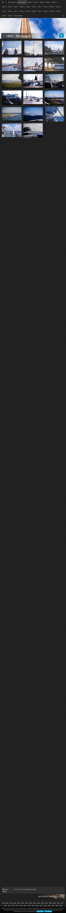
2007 (15, 7)
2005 (3, 7)
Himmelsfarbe (18, 16)
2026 (9, 16)
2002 (41, 2)
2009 (27, 7)
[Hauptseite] (5, 2)
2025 (3, 16)
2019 (27, 11)
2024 (57, 11)
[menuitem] (2, 2)
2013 (51, 7)
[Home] (2, 2)
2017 (15, 11)
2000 (29, 2)
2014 (57, 7)
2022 (45, 11)
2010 (33, 7)
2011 (39, 7)
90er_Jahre (21, 2)
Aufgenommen (17, 889)
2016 (9, 11)
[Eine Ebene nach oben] (4, 36)
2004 (53, 2)
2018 (21, 11)
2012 (45, 7)
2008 (21, 7)
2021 (39, 11)
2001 (35, 2)
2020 (33, 11)
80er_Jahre (11, 2)
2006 (9, 7)
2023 (51, 11)
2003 (47, 2)
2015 (3, 11)
